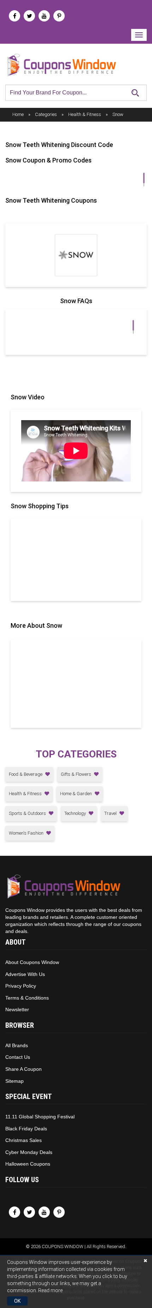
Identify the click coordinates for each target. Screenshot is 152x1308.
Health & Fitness (26, 793)
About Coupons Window (32, 962)
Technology (75, 813)
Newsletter (17, 1009)
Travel (111, 813)
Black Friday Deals (26, 1128)
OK (17, 1301)
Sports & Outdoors (28, 813)
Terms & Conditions (27, 998)
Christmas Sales (23, 1140)
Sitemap (14, 1081)
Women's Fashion (27, 833)
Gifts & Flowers (76, 774)
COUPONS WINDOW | (64, 1246)
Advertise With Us (25, 974)
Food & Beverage (26, 774)
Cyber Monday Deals (28, 1152)
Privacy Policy (20, 986)
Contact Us (17, 1057)
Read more (50, 1290)
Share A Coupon (23, 1069)
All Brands (16, 1045)
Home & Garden (76, 793)
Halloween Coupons (27, 1164)
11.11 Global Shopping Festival (40, 1116)
